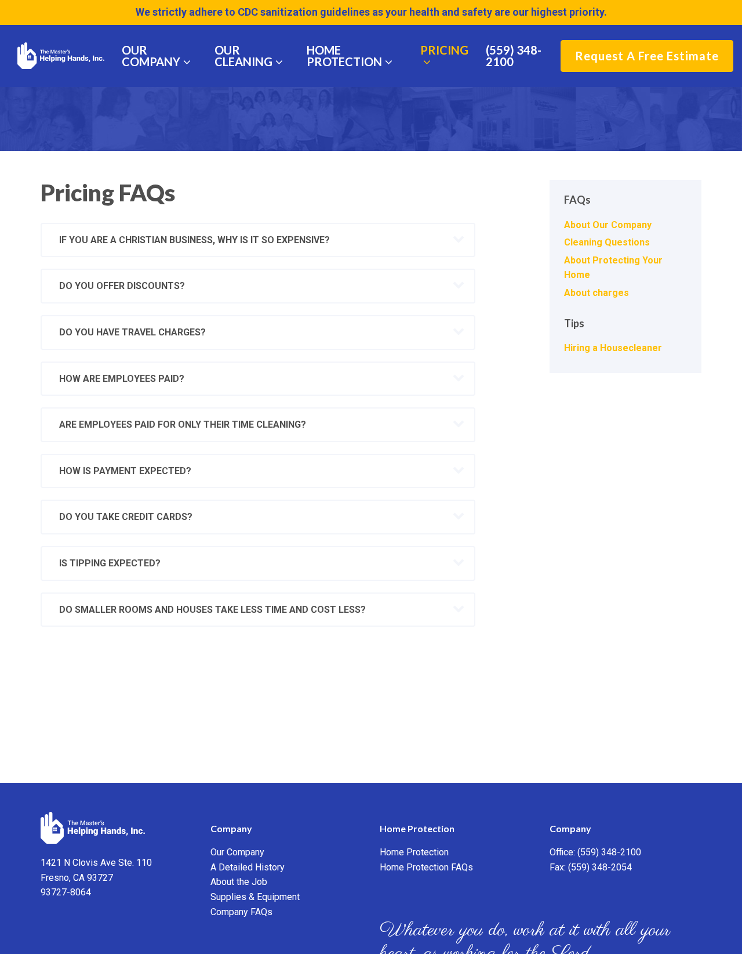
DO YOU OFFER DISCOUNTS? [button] (122, 285)
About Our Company (608, 224)
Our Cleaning (243, 55)
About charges (596, 292)
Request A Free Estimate (647, 56)
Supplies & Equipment (255, 896)
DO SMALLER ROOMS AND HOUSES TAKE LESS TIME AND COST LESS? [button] (212, 609)
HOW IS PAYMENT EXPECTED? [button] (125, 470)
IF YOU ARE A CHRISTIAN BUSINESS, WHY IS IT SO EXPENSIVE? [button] (194, 239)
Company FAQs (241, 911)
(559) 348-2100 (513, 55)
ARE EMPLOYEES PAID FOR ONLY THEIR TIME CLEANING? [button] (182, 424)
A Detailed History (247, 867)
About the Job (238, 881)
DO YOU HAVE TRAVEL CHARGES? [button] (132, 332)
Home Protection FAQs (426, 867)
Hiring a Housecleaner (613, 347)
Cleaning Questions (607, 242)
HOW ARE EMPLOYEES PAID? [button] (121, 378)
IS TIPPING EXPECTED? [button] (110, 563)
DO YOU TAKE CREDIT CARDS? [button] (125, 516)
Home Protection (344, 55)
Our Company (151, 55)
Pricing (444, 50)
